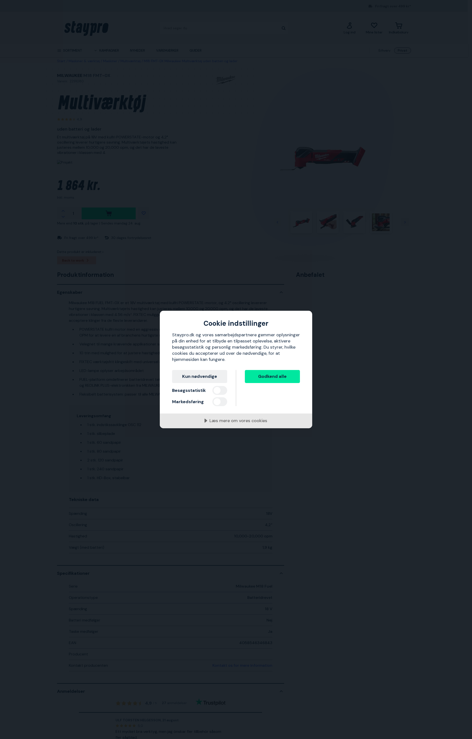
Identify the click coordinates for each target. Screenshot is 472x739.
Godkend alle (272, 376)
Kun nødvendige (199, 376)
